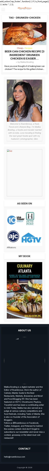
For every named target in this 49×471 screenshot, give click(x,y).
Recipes (28, 48)
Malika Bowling (27, 62)
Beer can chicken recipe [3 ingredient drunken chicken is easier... (24, 55)
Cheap (20, 48)
